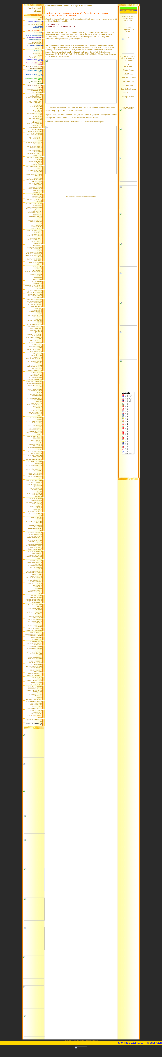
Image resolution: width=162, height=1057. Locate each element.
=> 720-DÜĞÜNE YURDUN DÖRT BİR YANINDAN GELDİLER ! (35, 400)
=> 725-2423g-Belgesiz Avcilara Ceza (36, 418)
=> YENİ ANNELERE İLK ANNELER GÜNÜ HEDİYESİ (34, 122)
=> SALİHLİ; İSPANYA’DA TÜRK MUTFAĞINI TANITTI (35, 134)
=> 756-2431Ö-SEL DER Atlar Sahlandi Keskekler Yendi (34, 533)
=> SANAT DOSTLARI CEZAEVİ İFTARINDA (36, 354)
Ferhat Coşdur (128, 74)
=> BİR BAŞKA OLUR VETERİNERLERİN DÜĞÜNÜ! (34, 271)
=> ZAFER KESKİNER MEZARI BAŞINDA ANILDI (35, 130)
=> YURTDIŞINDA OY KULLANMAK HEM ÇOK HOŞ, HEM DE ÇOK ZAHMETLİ (34, 634)
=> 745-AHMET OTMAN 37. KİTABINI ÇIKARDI (35, 488)
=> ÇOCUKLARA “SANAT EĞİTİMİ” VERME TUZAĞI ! (35, 548)
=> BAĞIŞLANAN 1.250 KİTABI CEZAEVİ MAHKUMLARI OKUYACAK (34, 287)
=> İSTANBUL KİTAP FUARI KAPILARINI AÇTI (35, 694)
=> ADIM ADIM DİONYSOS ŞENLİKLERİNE (35, 485)
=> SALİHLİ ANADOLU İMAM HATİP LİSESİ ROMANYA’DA (34, 629)
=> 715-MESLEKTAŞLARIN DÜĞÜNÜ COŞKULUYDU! (35, 378)
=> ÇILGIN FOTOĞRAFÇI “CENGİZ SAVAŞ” (35, 278)
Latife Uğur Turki (128, 81)
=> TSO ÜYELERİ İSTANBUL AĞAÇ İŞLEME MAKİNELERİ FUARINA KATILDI (34, 601)
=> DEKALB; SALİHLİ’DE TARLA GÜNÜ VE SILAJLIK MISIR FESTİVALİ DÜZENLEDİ (35, 405)
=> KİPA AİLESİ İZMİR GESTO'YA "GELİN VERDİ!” (35, 235)
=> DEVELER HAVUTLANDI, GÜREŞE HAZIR (35, 691)
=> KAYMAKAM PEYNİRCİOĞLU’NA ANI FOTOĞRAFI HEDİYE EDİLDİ (34, 96)
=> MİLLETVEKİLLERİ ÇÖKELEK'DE (36, 331)
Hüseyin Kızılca (128, 97)
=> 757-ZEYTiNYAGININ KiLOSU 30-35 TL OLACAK (35, 537)
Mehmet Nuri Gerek (128, 78)
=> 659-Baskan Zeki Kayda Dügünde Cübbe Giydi (35, 147)
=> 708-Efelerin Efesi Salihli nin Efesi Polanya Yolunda (34, 350)
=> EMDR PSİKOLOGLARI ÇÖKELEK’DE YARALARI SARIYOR (35, 414)
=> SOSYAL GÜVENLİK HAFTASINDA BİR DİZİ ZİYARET (36, 139)
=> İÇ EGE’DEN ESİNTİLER (35, 324)
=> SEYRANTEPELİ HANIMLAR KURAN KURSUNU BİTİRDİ (37, 196)
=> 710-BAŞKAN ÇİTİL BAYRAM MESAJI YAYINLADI (34, 358)
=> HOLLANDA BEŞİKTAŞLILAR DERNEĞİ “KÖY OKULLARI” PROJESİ (35, 101)
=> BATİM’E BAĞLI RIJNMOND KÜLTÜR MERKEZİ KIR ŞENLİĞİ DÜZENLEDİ (36, 311)
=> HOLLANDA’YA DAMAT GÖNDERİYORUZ (35, 395)
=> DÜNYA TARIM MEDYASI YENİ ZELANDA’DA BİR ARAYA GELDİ (34, 648)
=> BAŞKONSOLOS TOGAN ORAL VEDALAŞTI (34, 503)
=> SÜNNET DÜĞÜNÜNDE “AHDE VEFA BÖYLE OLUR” (34, 365)
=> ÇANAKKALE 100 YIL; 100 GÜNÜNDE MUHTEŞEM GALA (34, 221)
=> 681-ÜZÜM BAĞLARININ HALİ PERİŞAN (35, 231)
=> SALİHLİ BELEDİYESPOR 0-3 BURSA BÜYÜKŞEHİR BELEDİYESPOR (34, 621)
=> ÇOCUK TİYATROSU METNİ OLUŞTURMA (36, 683)
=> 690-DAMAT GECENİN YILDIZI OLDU (35, 274)
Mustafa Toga (128, 85)
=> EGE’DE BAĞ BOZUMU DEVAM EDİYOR (35, 437)
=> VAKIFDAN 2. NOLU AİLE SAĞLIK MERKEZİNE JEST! (35, 674)
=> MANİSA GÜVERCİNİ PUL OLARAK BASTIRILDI (34, 580)
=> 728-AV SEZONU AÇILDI (35, 429)
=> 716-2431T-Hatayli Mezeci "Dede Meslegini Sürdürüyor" (34, 382)
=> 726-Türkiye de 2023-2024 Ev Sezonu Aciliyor (34, 422)
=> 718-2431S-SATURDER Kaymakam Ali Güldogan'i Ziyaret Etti (35, 391)
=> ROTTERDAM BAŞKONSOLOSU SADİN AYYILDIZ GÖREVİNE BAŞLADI (35, 566)
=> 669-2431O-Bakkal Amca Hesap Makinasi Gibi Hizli (35, 187)
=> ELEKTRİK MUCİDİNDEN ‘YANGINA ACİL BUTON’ (34, 481)
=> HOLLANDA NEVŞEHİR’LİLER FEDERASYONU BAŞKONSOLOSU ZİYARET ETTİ (35, 111)
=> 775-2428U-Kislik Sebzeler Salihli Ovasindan (34, 616)
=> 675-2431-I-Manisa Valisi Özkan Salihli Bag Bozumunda (34, 208)
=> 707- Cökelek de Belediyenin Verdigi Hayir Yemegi (36, 346)
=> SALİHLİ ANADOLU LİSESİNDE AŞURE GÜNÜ (35, 707)
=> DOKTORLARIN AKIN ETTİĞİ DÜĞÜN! (36, 444)
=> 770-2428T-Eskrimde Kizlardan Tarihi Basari (36, 596)
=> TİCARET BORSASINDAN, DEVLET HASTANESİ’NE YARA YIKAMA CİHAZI (34, 703)
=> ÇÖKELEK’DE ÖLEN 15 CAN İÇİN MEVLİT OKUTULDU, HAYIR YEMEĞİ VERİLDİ (34, 336)
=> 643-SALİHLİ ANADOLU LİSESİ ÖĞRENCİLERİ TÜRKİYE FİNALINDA (35, 91)
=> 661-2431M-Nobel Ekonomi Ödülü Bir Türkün (34, 154)
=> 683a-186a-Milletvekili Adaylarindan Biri (36, 242)
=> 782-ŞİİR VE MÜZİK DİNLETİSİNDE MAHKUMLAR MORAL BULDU (34, 643)
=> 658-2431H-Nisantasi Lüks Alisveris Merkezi (34, 143)
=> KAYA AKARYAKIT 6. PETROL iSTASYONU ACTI (35, 238)
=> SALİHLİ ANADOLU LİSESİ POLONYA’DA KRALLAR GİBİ (34, 544)
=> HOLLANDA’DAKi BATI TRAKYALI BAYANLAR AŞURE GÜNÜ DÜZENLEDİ (34, 666)
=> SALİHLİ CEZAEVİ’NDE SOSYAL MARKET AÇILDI (35, 687)
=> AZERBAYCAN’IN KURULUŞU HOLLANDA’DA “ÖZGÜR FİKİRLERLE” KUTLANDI (35, 248)
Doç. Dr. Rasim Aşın (128, 89)
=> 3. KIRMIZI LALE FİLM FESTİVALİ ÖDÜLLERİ (35, 316)
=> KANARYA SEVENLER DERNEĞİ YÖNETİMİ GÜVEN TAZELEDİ (34, 557)
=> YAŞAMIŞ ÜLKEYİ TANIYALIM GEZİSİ (37, 191)
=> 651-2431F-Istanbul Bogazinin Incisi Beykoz (36, 126)
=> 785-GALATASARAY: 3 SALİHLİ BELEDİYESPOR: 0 (35, 658)
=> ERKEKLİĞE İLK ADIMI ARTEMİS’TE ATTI (35, 456)
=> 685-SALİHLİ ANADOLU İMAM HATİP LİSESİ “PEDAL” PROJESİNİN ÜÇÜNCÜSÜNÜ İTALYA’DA (34, 254)
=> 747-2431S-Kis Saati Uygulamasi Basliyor (36, 499)
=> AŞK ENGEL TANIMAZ (35, 410)
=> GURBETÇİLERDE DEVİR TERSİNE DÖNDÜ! (34, 204)
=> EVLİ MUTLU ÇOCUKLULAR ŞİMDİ (36, 105)
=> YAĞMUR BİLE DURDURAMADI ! (38, 267)
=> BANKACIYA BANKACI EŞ (34, 459)
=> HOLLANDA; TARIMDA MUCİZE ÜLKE (35, 171)
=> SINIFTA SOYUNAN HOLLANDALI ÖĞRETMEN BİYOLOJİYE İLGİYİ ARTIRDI (34, 576)
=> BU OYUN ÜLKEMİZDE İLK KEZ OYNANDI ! (34, 259)
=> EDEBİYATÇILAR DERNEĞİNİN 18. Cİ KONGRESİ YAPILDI (37, 227)
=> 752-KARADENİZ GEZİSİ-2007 (37, 518)
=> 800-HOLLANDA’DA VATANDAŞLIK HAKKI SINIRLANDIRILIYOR (36, 712)
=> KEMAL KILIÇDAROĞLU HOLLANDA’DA (35, 525)
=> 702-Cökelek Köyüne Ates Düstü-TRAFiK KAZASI (34, 327)
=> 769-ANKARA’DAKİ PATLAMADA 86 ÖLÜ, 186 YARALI (35, 592)
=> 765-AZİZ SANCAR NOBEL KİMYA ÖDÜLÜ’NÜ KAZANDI (34, 571)
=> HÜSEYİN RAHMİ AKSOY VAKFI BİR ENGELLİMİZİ (34, 473)
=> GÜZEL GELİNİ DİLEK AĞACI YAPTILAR (35, 282)
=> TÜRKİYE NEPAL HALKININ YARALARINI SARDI (36, 118)
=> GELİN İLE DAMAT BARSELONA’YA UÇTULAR (35, 369)
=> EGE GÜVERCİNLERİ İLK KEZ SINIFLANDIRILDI (34, 470)
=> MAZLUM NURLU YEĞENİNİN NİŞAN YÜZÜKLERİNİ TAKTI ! (36, 374)
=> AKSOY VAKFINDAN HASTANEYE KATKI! (36, 638)
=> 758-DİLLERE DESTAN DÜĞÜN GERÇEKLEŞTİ (35, 541)
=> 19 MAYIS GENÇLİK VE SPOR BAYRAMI (35, 150)
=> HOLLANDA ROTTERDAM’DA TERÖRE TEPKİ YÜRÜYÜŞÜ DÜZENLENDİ (35, 494)
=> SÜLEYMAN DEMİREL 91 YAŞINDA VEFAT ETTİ (34, 305)
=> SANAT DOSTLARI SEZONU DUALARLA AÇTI (35, 561)
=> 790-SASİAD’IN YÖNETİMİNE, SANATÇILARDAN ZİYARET (35, 679)
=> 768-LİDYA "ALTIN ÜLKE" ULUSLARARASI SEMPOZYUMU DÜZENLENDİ (35, 586)
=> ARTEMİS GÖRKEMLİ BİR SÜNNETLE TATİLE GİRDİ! (34, 291)
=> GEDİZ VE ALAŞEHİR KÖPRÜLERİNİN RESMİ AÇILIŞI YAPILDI (36, 183)
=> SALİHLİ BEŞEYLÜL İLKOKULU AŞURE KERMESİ (34, 698)
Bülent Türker (128, 93)
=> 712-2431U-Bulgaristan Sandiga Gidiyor (35, 362)
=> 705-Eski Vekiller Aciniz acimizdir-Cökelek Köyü (35, 341)
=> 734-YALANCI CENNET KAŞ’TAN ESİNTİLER (35, 452)
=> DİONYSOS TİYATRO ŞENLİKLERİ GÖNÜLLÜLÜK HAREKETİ (34, 433)
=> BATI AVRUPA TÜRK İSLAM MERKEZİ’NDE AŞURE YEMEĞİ (34, 653)
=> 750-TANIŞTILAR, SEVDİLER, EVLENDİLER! (35, 510)
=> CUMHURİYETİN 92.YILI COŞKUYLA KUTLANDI (35, 661)
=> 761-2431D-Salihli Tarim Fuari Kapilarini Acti (35, 552)
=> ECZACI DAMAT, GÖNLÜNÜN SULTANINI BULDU (36, 216)
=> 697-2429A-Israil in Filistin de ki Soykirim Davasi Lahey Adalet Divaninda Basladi (35, 301)
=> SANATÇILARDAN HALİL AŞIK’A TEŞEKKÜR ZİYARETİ (34, 178)
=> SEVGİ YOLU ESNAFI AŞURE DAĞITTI (35, 670)
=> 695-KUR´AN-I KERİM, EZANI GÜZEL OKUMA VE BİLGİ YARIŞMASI (35, 296)
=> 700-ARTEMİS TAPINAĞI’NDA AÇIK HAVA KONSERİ (35, 320)
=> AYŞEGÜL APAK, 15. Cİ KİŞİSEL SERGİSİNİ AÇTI (35, 211)
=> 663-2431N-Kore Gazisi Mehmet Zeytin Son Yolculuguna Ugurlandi (35, 163)
